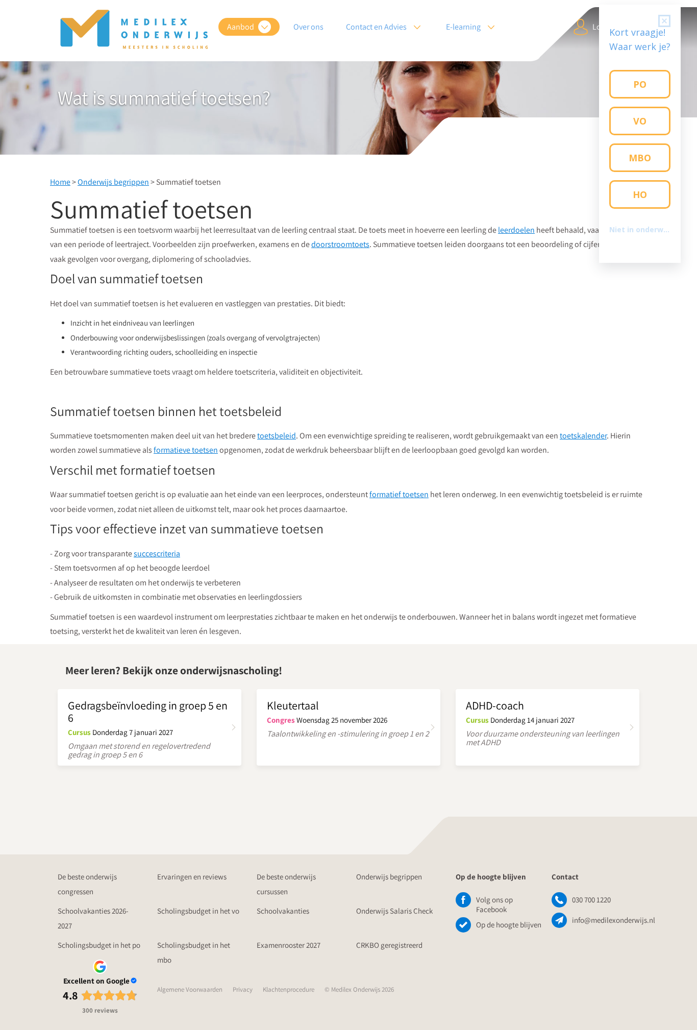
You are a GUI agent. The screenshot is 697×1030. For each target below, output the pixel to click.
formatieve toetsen (186, 450)
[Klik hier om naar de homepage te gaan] (134, 29)
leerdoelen (516, 230)
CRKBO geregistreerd (389, 945)
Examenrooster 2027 (288, 945)
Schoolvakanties (283, 911)
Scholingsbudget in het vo (198, 911)
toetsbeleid (276, 435)
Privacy (243, 989)
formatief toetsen (399, 494)
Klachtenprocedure (288, 989)
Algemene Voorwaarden (189, 989)
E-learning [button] (464, 26)
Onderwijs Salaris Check (394, 911)
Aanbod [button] (241, 26)
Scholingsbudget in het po (99, 945)
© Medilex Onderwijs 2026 (359, 989)
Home (60, 182)
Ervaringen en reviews (192, 876)
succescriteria (157, 553)
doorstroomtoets (340, 244)
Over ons (308, 26)
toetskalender (583, 435)
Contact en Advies (377, 26)
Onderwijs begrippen (113, 182)
